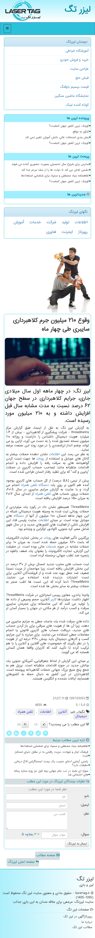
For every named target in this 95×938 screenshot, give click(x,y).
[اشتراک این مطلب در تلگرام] (38, 733)
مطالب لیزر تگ (82, 927)
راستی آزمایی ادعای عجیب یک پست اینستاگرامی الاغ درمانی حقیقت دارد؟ (51, 763)
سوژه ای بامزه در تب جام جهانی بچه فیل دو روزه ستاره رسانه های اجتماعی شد (51, 773)
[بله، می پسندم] (44, 724)
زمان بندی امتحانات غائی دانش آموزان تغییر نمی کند (57, 137)
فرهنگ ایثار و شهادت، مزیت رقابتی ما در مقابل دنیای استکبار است (51, 754)
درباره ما (86, 922)
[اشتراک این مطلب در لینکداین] (16, 733)
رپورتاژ (82, 232)
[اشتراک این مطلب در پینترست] (45, 733)
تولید (65, 222)
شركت (51, 222)
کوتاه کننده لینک (77, 105)
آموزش (18, 222)
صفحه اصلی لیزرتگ (22, 862)
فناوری (51, 232)
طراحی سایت (79, 69)
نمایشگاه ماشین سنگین (72, 96)
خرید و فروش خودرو (74, 60)
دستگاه (44, 485)
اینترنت (67, 232)
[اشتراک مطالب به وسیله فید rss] (9, 733)
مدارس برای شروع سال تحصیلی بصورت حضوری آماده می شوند (50, 164)
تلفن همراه (29, 485)
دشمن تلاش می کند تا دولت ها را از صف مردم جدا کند (55, 170)
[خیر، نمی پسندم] (25, 724)
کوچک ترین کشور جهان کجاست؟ (69, 126)
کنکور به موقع (81, 131)
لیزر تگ (78, 9)
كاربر (53, 600)
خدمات (35, 222)
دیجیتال (81, 716)
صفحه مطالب (46, 855)
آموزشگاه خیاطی (77, 51)
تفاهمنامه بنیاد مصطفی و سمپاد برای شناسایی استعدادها (55, 175)
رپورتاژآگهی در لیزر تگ (77, 916)
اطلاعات (81, 222)
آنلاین (62, 712)
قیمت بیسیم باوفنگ (74, 87)
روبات (40, 459)
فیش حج (82, 78)
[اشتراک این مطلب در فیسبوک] (31, 733)
